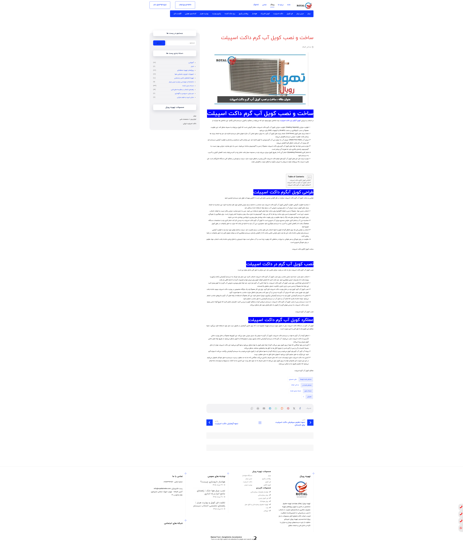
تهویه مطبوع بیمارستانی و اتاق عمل (256, 504)
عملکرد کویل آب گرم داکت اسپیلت (298, 185)
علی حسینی (293, 379)
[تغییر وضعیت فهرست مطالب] (308, 177)
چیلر (269, 476)
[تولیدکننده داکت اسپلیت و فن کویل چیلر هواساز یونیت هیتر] (304, 5)
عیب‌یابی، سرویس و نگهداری (184, 93)
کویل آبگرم (297, 121)
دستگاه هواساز (247, 476)
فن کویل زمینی (263, 498)
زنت (267, 508)
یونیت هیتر (248, 485)
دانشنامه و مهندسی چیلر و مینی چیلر (181, 82)
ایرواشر (266, 511)
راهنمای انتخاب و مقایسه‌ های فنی (182, 90)
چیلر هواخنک (264, 501)
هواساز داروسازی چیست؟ (212, 481)
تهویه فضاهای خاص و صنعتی (184, 78)
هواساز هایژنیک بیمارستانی (259, 492)
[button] (300, 408)
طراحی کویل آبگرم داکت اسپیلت (300, 180)
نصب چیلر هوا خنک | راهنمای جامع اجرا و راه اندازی (211, 492)
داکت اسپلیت (284, 121)
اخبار (192, 66)
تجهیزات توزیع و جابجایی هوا (184, 74)
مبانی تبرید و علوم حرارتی (185, 97)
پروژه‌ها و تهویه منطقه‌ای (185, 70)
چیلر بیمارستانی (263, 495)
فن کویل (268, 482)
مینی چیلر (248, 479)
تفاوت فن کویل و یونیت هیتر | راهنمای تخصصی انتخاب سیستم (209, 504)
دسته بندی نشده (295, 391)
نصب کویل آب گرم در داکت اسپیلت (298, 183)
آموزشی (191, 63)
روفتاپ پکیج (266, 479)
